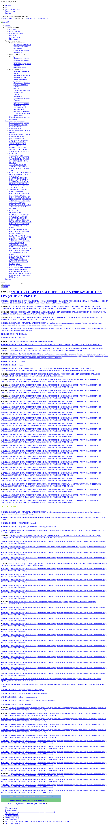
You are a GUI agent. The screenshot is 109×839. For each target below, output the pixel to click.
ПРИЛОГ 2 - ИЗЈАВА (13, 337)
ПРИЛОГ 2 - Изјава (12, 365)
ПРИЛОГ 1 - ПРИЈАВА (14, 334)
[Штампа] (4, 287)
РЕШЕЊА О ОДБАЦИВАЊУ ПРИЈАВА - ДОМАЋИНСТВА (26, 804)
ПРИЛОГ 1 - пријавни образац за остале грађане (22, 690)
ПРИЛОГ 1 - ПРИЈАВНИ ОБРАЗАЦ (18, 523)
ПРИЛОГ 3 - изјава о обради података (19, 697)
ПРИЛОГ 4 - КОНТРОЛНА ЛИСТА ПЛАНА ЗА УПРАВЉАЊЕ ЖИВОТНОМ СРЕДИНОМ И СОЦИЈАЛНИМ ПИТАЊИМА (51, 345)
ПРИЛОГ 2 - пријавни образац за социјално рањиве (24, 693)
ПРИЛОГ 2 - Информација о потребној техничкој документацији (28, 526)
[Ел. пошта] (5, 285)
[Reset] (21, 283)
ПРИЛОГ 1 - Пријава (13, 361)
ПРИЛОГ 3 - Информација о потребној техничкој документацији (32, 341)
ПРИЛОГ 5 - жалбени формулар (16, 704)
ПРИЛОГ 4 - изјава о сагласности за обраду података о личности (28, 700)
